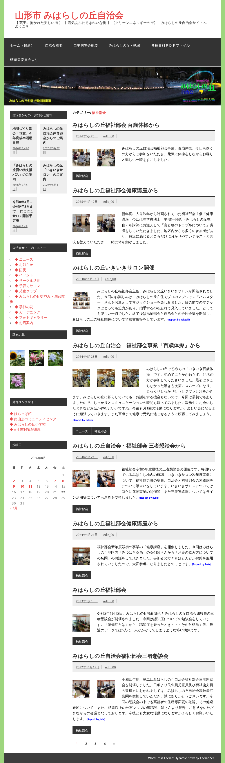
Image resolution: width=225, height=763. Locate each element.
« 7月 (14, 508)
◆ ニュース (24, 259)
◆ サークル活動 (27, 280)
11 (30, 486)
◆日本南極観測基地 (25, 429)
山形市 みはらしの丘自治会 (69, 15)
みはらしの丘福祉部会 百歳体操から (116, 125)
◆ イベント (24, 275)
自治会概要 (54, 45)
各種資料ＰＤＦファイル (170, 45)
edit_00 (108, 136)
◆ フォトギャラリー (31, 317)
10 (22, 486)
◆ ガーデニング (27, 312)
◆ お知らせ (24, 264)
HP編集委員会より (24, 59)
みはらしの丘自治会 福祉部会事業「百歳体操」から (137, 345)
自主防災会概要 (85, 45)
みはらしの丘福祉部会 (99, 589)
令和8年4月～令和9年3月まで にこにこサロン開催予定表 (23, 211)
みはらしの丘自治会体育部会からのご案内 (53, 135)
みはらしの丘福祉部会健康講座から (115, 190)
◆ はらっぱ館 (21, 413)
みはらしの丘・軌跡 (124, 45)
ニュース (82, 431)
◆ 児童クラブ (26, 291)
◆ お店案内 (24, 322)
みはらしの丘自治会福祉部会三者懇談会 (121, 656)
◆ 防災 (20, 269)
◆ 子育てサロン (27, 285)
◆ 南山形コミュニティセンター (35, 419)
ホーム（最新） (22, 45)
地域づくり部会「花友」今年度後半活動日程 (22, 135)
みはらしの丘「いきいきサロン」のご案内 (53, 172)
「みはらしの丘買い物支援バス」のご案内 (22, 172)
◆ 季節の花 (24, 306)
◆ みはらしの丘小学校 (28, 424)
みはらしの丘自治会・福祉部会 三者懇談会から (129, 445)
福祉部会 (82, 176)
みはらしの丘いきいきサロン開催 (113, 267)
